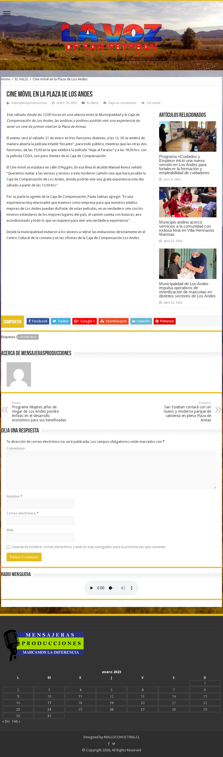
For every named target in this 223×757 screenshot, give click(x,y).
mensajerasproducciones (29, 103)
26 (111, 709)
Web (10, 530)
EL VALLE (21, 79)
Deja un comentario (123, 103)
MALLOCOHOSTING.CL (122, 737)
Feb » (16, 721)
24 (49, 709)
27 (142, 709)
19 (111, 703)
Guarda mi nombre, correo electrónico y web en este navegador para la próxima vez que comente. (89, 547)
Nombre (14, 496)
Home (5, 79)
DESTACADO (28, 337)
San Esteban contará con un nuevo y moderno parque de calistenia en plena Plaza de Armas (187, 411)
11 (80, 696)
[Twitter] (114, 743)
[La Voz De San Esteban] (111, 35)
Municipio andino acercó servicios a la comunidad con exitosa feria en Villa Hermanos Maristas (186, 228)
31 (49, 716)
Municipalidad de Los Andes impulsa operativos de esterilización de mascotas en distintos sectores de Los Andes (187, 289)
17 (49, 703)
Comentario (16, 448)
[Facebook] (108, 743)
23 (18, 709)
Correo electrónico (23, 513)
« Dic (6, 721)
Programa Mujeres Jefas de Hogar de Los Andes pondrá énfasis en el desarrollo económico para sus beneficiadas (39, 411)
